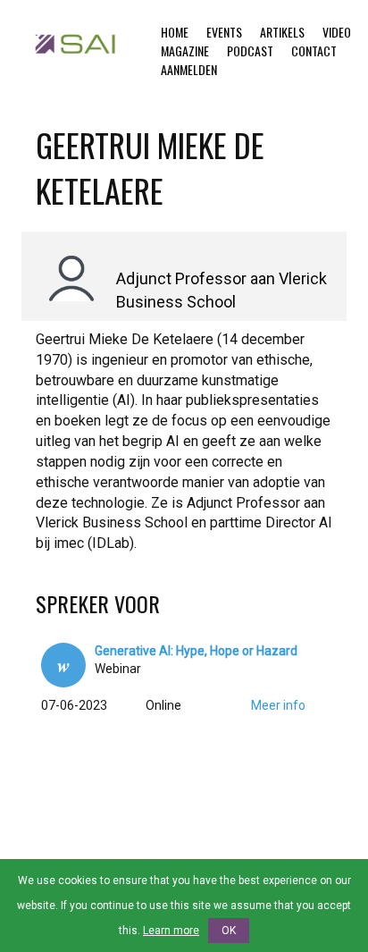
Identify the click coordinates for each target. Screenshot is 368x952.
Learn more (171, 930)
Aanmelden (189, 69)
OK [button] (229, 930)
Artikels (282, 31)
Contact (314, 50)
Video (336, 31)
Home (174, 31)
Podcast (250, 50)
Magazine (185, 50)
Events (224, 31)
